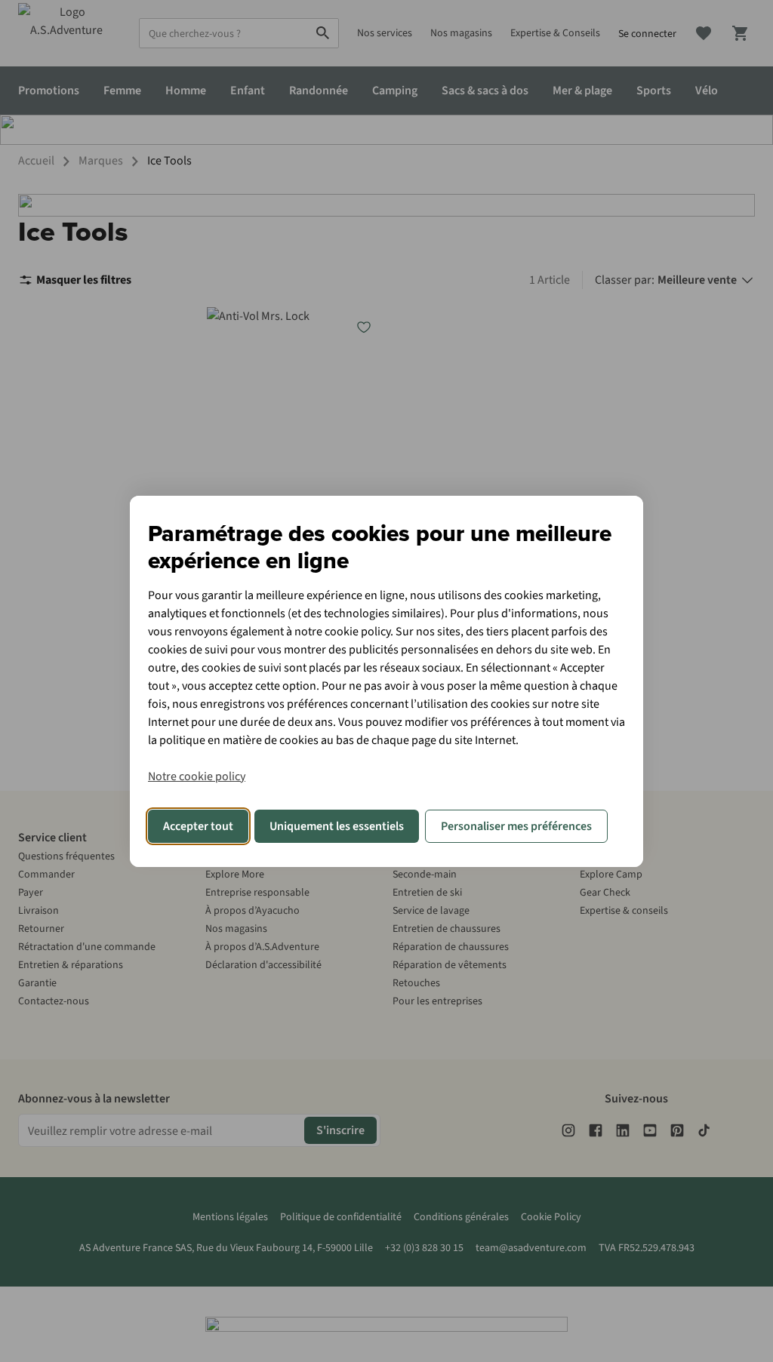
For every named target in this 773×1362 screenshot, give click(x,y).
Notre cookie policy (196, 776)
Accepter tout (198, 826)
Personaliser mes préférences (516, 826)
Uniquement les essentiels (336, 826)
